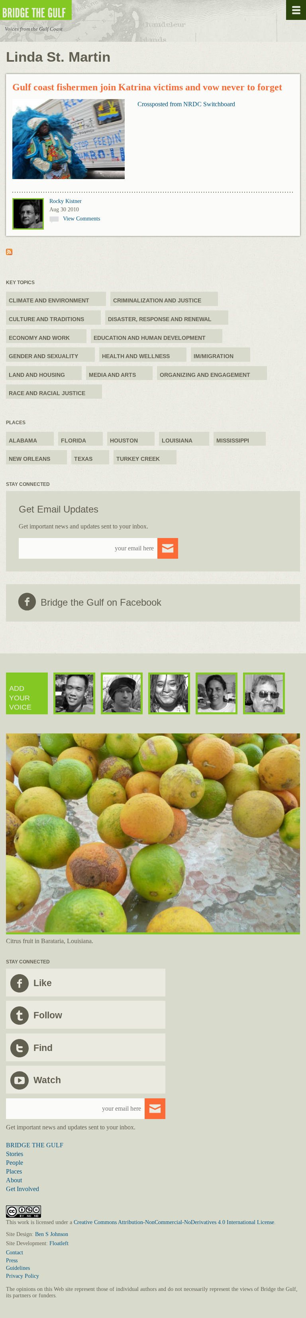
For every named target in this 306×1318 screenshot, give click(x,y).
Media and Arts (112, 375)
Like (42, 983)
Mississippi (232, 440)
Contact (14, 1253)
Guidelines (18, 1268)
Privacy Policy (22, 1276)
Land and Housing (37, 375)
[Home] (60, 10)
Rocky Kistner (65, 201)
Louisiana (177, 440)
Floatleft (59, 1243)
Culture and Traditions (46, 319)
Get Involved (22, 1188)
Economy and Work (39, 338)
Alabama (23, 440)
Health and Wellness (136, 356)
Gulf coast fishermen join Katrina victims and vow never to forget (147, 87)
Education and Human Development (150, 338)
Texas (83, 459)
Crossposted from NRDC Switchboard (186, 104)
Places (14, 1171)
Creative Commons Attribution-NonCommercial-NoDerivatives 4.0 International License (174, 1222)
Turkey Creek (138, 459)
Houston (124, 440)
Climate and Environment (49, 300)
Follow (47, 1015)
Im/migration (213, 356)
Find (43, 1048)
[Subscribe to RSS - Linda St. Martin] (9, 253)
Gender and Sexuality (43, 356)
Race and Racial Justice (47, 393)
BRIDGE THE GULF (34, 1145)
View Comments (81, 219)
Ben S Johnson (51, 1234)
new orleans (29, 459)
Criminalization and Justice (157, 300)
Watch (47, 1080)
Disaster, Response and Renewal (160, 319)
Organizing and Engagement (205, 375)
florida (73, 440)
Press (12, 1260)
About (14, 1180)
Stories (14, 1153)
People (14, 1162)
